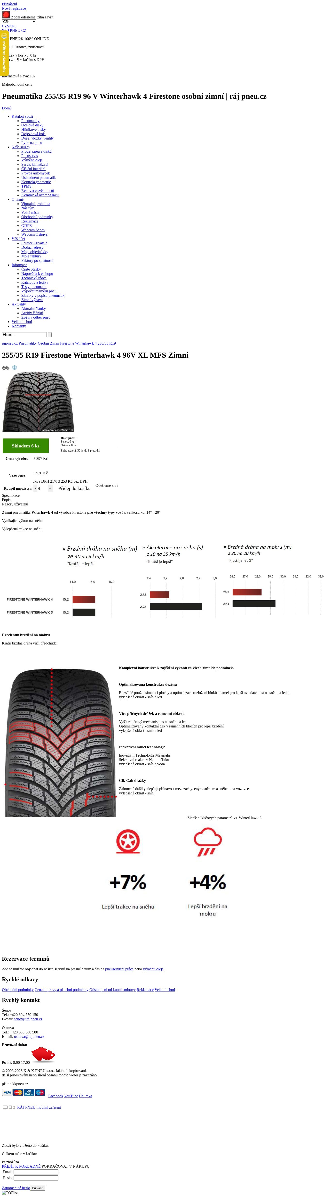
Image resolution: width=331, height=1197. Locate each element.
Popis (6, 500)
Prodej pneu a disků (36, 151)
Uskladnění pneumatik (38, 177)
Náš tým (27, 208)
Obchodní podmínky (37, 217)
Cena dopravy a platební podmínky (61, 990)
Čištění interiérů (33, 169)
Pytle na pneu (31, 142)
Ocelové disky (32, 125)
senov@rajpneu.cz (28, 1019)
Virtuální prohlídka (35, 204)
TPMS (26, 186)
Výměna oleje (32, 160)
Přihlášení (9, 4)
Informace (19, 265)
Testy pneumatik (34, 287)
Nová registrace (14, 8)
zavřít (49, 17)
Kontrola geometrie (36, 182)
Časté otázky (31, 269)
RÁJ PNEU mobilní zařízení (39, 1107)
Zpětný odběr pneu (35, 317)
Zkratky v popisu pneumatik (42, 295)
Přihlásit (37, 1188)
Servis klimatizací (34, 164)
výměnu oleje (153, 969)
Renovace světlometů (37, 191)
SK (9, 26)
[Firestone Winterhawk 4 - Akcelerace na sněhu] (180, 545)
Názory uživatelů (15, 504)
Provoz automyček (35, 173)
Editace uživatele (34, 243)
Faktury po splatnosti (37, 260)
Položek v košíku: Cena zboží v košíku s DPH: (24, 57)
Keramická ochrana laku (40, 195)
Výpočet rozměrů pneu (38, 291)
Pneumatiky (30, 121)
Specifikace (11, 495)
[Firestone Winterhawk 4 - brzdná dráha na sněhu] (71, 545)
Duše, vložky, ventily (37, 138)
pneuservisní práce (119, 969)
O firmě (18, 199)
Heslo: (8, 1178)
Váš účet (18, 239)
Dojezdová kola (33, 134)
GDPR (26, 225)
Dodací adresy (32, 247)
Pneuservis (29, 156)
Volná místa (30, 212)
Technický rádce (34, 278)
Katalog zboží (22, 116)
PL (14, 26)
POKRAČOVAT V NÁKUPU (66, 1166)
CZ (4, 26)
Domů (7, 108)
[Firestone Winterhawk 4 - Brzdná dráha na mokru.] (274, 545)
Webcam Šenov (33, 230)
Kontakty (19, 326)
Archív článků (32, 313)
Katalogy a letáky (34, 282)
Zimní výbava (32, 300)
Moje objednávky (34, 252)
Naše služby (21, 147)
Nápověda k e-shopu (37, 274)
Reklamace (29, 221)
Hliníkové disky (33, 129)
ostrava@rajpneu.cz (29, 1036)
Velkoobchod (22, 322)
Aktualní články (33, 308)
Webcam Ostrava (34, 234)
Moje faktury (31, 256)
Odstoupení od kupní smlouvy (112, 990)
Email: (8, 1172)
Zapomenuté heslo (16, 1188)
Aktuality (19, 304)
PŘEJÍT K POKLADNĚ (21, 1166)
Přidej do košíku (74, 488)
